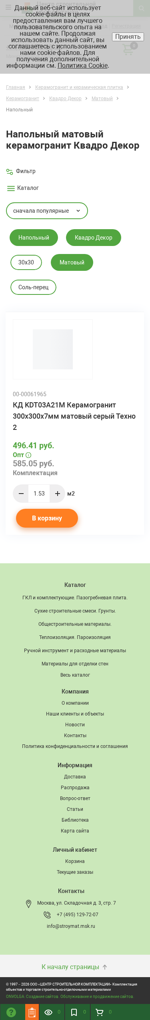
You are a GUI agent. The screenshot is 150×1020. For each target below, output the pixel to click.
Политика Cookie (83, 65)
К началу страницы (71, 967)
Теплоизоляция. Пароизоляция (75, 637)
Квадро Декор (93, 237)
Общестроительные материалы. (75, 624)
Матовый (72, 262)
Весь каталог (75, 675)
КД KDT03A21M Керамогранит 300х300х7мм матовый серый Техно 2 (74, 416)
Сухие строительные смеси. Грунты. (75, 611)
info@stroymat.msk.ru (71, 926)
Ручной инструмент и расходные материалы (75, 650)
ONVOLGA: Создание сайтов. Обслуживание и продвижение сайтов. (70, 996)
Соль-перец (33, 287)
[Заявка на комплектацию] (32, 1012)
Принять (128, 36)
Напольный (33, 237)
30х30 (26, 262)
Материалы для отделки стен (75, 664)
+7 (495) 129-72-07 (77, 914)
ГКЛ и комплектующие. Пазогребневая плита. (75, 598)
